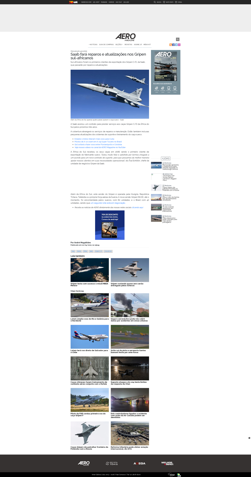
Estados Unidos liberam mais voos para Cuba (94, 139)
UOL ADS (126, 2)
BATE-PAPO (169, 2)
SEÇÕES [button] (118, 44)
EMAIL (180, 2)
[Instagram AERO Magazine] (179, 44)
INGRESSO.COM (86, 2)
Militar (85, 251)
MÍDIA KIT (147, 44)
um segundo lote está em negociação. (108, 203)
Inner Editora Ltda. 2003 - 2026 (103, 475)
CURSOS (111, 2)
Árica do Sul (108, 251)
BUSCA (159, 2)
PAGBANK (104, 2)
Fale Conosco (121, 475)
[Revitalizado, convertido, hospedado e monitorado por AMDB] (179, 475)
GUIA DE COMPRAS (106, 44)
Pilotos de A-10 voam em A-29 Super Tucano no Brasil (98, 142)
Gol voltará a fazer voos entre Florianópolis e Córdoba (98, 144)
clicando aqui (137, 207)
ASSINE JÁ (138, 44)
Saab (91, 251)
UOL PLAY (119, 2)
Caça (73, 251)
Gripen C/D (98, 251)
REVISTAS (128, 44)
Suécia (79, 251)
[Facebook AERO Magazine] (173, 44)
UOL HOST (96, 2)
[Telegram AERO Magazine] (176, 44)
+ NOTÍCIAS (93, 44)
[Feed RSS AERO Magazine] (170, 44)
